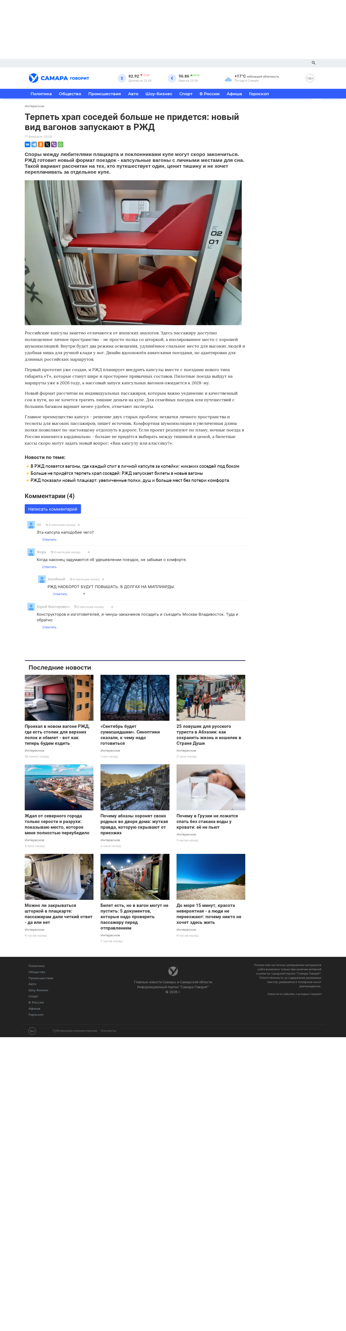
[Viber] (54, 144)
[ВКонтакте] (27, 144)
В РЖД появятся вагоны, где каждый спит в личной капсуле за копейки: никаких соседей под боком (135, 466)
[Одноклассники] (41, 144)
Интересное (34, 750)
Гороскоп (259, 93)
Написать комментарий (52, 509)
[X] (47, 144)
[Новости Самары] (58, 77)
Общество (70, 93)
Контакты (108, 1030)
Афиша (234, 93)
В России (210, 93)
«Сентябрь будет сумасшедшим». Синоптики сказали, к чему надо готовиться (130, 735)
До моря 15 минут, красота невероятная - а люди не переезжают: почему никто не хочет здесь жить (209, 914)
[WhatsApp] (60, 144)
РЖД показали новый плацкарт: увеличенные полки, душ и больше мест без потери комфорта (130, 480)
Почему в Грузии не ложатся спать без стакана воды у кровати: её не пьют (207, 821)
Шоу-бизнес (158, 93)
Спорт (186, 93)
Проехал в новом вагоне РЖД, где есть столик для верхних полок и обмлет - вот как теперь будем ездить (57, 735)
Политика (41, 93)
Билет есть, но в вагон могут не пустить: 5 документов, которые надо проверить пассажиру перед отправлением (134, 917)
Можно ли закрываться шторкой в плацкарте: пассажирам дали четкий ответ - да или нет (59, 914)
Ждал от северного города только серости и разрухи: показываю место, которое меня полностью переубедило (57, 824)
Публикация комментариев (74, 1030)
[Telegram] (34, 144)
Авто (133, 93)
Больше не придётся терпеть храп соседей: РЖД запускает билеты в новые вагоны (117, 473)
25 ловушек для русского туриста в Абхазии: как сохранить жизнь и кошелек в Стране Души (209, 735)
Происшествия (104, 93)
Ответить (49, 539)
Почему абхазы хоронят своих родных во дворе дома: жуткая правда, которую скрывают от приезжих (134, 824)
